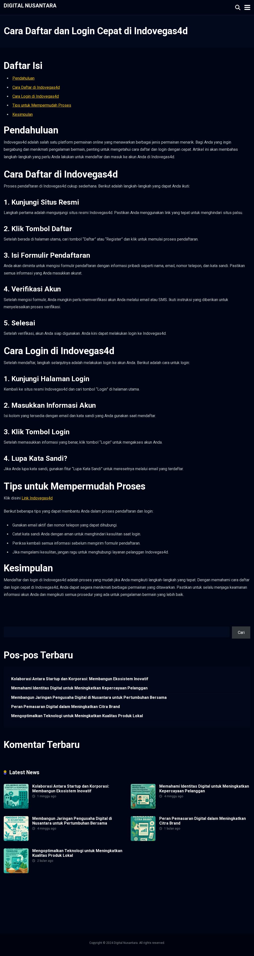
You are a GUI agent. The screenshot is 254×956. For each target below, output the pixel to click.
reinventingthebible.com (185, 911)
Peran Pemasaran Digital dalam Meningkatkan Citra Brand (65, 706)
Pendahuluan (23, 78)
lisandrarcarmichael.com (188, 906)
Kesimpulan (22, 114)
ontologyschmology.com (108, 911)
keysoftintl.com (69, 894)
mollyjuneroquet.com (228, 906)
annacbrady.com (17, 906)
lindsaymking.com (119, 906)
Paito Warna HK (171, 894)
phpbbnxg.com (198, 894)
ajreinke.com (218, 900)
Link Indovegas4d (37, 498)
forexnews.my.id (127, 900)
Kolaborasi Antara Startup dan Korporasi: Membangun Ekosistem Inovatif (79, 679)
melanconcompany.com (104, 894)
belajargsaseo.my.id (159, 900)
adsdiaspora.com (192, 900)
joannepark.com (17, 894)
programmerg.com (58, 900)
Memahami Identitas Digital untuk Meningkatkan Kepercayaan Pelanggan (79, 688)
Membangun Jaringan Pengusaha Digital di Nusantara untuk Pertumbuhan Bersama (89, 697)
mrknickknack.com (141, 894)
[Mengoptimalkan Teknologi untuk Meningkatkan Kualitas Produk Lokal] (16, 871)
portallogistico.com (228, 894)
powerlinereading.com (23, 900)
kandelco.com (43, 894)
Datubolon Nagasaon (22, 911)
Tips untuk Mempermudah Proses (41, 105)
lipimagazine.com (151, 906)
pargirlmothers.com (147, 911)
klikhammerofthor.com (51, 906)
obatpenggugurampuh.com (63, 911)
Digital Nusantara (30, 5)
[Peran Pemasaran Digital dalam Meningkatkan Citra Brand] (143, 839)
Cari (7, 623)
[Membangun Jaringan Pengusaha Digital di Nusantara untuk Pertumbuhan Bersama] (16, 839)
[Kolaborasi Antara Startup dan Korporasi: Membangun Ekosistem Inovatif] (16, 807)
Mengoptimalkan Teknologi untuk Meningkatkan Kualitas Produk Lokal (77, 715)
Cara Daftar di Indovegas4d (36, 87)
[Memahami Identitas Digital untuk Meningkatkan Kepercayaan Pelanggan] (143, 807)
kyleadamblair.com (87, 906)
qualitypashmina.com (93, 900)
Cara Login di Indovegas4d (35, 96)
